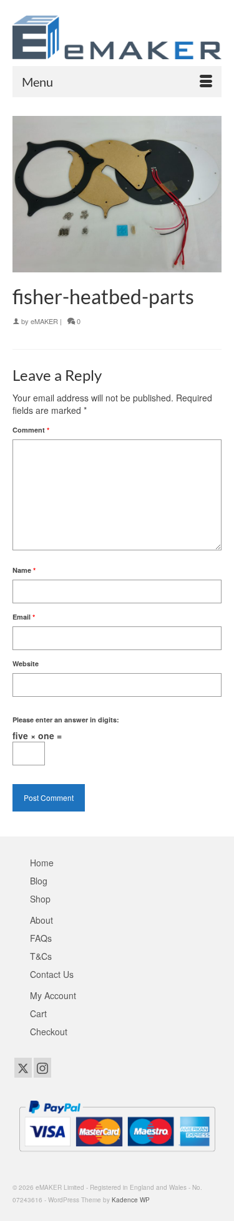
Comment (30, 429)
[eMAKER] (117, 37)
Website (25, 663)
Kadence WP (131, 1199)
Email (23, 616)
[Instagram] (42, 1068)
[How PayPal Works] (117, 1124)
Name (24, 570)
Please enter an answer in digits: (65, 719)
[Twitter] (23, 1068)
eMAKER (44, 321)
